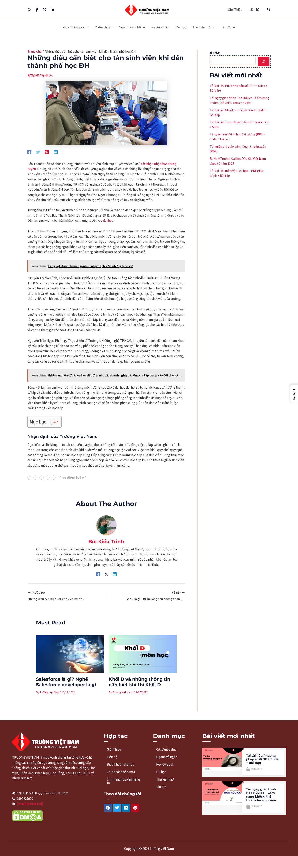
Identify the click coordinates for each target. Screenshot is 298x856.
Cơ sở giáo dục (166, 749)
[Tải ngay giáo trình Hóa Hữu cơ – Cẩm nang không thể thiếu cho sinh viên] (223, 792)
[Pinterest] (29, 10)
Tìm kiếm (215, 52)
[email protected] (30, 803)
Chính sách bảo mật (121, 772)
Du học (161, 772)
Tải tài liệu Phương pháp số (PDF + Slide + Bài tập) (262, 759)
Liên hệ (254, 9)
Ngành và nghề (166, 757)
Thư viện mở (165, 779)
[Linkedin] (52, 10)
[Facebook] (37, 10)
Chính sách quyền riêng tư (123, 781)
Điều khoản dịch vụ (120, 764)
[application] (87, 27)
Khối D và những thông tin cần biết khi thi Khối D (139, 681)
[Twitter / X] (106, 574)
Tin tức (161, 787)
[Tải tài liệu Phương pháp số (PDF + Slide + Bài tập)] (223, 759)
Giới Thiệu (235, 9)
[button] (269, 9)
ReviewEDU (164, 764)
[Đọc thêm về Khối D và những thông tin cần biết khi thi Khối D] (143, 654)
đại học (108, 220)
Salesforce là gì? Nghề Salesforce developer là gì (66, 681)
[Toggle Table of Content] (52, 421)
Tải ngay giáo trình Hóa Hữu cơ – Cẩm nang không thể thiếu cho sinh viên (261, 794)
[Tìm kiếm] (263, 61)
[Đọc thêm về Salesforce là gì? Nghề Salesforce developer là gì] (70, 654)
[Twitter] (44, 10)
